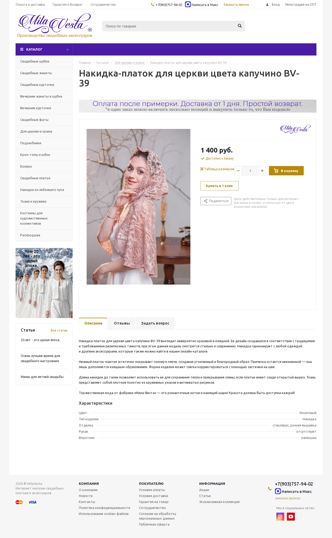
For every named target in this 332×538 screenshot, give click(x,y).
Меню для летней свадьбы (42, 376)
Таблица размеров (218, 169)
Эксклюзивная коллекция (219, 501)
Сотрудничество (152, 507)
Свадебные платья (35, 178)
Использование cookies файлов (104, 513)
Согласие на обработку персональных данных (157, 516)
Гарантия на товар (154, 501)
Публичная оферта (154, 524)
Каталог (34, 49)
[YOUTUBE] (291, 517)
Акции (204, 490)
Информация (212, 483)
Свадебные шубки (34, 61)
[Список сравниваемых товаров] (259, 30)
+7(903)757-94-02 (169, 4)
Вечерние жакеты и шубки (41, 96)
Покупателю (151, 483)
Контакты (87, 501)
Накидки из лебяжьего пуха (42, 189)
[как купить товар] (197, 111)
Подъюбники (30, 143)
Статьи (205, 496)
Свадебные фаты (34, 119)
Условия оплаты (152, 490)
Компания (89, 483)
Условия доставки (153, 496)
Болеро (26, 166)
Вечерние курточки (35, 108)
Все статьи (59, 330)
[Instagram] (280, 517)
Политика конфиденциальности (104, 507)
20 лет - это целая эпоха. (40, 340)
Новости (86, 496)
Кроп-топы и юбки (35, 154)
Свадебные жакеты (36, 73)
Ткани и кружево (33, 201)
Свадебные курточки (37, 84)
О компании (88, 490)
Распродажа (30, 235)
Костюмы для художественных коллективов (34, 218)
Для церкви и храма (36, 131)
